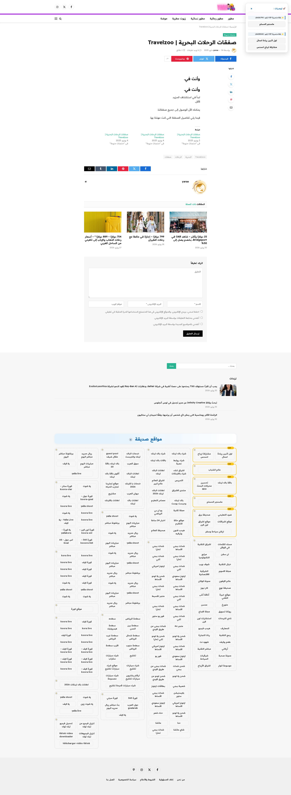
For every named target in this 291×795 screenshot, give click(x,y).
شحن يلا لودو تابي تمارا (158, 638)
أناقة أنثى (204, 594)
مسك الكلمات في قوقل (225, 546)
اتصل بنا (110, 779)
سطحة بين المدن (132, 627)
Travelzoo (200, 157)
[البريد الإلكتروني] (231, 107)
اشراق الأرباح (204, 665)
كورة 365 (132, 698)
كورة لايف (87, 562)
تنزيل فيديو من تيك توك (86, 725)
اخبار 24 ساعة (158, 520)
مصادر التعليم (158, 500)
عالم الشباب (214, 469)
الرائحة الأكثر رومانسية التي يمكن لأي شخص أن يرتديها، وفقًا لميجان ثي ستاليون (177, 415)
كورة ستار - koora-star (66, 488)
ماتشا (158, 723)
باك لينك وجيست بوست (178, 502)
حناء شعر (158, 713)
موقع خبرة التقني (224, 596)
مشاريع (112, 493)
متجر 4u (179, 626)
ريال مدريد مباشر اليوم (87, 455)
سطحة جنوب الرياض (132, 647)
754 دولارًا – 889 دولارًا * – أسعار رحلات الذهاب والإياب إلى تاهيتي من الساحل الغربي (103, 240)
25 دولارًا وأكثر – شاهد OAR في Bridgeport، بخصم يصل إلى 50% (189, 240)
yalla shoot (112, 516)
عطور (231, 18)
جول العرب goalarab (132, 706)
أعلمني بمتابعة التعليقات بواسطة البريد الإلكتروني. (176, 318)
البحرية (188, 157)
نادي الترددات (224, 618)
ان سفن (225, 554)
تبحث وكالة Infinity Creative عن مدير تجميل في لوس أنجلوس (185, 402)
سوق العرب (133, 463)
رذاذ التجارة (204, 635)
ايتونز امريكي (158, 566)
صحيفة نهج (225, 588)
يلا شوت (133, 516)
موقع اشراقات (224, 521)
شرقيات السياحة (204, 657)
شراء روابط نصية (178, 462)
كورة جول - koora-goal (86, 498)
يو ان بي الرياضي (158, 512)
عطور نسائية (198, 18)
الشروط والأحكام (147, 779)
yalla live (76, 473)
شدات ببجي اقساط (179, 548)
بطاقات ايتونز (158, 686)
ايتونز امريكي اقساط (158, 648)
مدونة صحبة (225, 655)
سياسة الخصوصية (127, 779)
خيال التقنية (225, 564)
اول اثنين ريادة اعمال (224, 455)
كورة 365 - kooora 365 (86, 541)
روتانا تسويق (225, 611)
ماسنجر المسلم (214, 502)
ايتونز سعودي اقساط (179, 578)
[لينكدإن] (231, 92)
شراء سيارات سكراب (112, 657)
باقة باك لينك (225, 482)
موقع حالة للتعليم (179, 522)
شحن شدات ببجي (179, 668)
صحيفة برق (204, 514)
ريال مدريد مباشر (133, 534)
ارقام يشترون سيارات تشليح (133, 677)
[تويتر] (231, 84)
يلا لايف (122, 715)
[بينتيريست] (231, 100)
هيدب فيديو (204, 628)
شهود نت (204, 642)
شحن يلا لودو (178, 676)
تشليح (133, 655)
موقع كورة (76, 609)
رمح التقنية (225, 635)
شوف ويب (204, 564)
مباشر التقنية (204, 648)
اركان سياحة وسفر (214, 531)
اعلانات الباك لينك (158, 472)
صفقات (168, 157)
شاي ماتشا (178, 729)
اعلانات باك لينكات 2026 (76, 684)
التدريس (179, 480)
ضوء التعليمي (225, 514)
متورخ (225, 604)
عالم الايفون (225, 581)
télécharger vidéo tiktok (76, 743)
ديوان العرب (133, 493)
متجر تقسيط (158, 596)
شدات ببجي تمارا (158, 548)
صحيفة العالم (158, 530)
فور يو (158, 656)
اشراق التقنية (204, 544)
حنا (179, 723)
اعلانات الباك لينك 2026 (158, 492)
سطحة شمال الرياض (133, 637)
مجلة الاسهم (225, 571)
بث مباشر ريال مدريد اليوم (112, 706)
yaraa (215, 50)
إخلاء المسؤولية (166, 779)
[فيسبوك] (231, 76)
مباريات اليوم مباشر (132, 524)
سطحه (112, 618)
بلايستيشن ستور (179, 694)
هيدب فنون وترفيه (179, 532)
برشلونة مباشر (112, 523)
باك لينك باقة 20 (112, 465)
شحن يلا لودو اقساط (158, 578)
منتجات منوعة (229, 35)
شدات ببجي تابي (158, 558)
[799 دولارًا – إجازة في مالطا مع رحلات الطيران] (145, 222)
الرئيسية (233, 27)
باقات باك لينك (158, 460)
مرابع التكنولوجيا (204, 556)
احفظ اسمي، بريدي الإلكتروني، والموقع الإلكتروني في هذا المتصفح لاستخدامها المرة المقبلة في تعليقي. (152, 311)
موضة (163, 18)
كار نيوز (204, 588)
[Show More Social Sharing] (167, 59)
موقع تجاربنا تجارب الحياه (112, 485)
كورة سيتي (112, 698)
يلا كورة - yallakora (66, 531)
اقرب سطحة (112, 645)
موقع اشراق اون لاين (204, 523)
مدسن (204, 604)
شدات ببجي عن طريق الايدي (158, 628)
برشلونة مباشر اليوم (66, 455)
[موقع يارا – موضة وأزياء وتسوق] (226, 7)
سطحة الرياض (132, 618)
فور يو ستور (158, 616)
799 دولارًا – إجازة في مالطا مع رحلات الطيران (146, 238)
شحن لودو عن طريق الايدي (158, 678)
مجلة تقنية (178, 510)
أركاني (225, 648)
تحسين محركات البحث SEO (204, 485)
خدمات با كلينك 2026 (133, 485)
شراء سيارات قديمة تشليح (122, 685)
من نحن (181, 779)
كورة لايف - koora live (86, 650)
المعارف (225, 628)
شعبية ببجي (179, 686)
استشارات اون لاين (204, 620)
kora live (66, 555)
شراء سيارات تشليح (132, 667)
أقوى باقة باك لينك (112, 475)
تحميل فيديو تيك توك (66, 725)
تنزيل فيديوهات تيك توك (87, 735)
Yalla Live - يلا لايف (66, 521)
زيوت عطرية (179, 18)
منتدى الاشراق (179, 490)
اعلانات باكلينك (112, 500)
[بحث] (60, 18)
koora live (66, 506)
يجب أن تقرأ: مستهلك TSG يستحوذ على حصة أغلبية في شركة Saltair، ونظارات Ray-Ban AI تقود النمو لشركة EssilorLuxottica (153, 386)
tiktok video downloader (66, 735)
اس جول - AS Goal (66, 541)
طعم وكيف (225, 642)
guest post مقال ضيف (112, 455)
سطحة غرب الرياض (112, 637)
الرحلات (178, 157)
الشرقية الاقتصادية (204, 573)
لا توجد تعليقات (193, 50)
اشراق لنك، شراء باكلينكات (179, 472)
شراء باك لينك (179, 453)
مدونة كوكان (204, 581)
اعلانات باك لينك (132, 502)
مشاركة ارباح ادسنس (204, 455)
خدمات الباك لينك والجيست (132, 455)
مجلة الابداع (204, 611)
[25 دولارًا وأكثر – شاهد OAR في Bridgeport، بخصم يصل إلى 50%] (188, 222)
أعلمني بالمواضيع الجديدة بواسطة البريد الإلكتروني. (176, 324)
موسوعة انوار (224, 665)
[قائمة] (56, 18)
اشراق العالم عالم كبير (158, 482)
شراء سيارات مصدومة (112, 677)
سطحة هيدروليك (112, 627)
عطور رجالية (216, 18)
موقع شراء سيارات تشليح (112, 667)
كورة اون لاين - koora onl (86, 531)
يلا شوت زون (87, 704)
